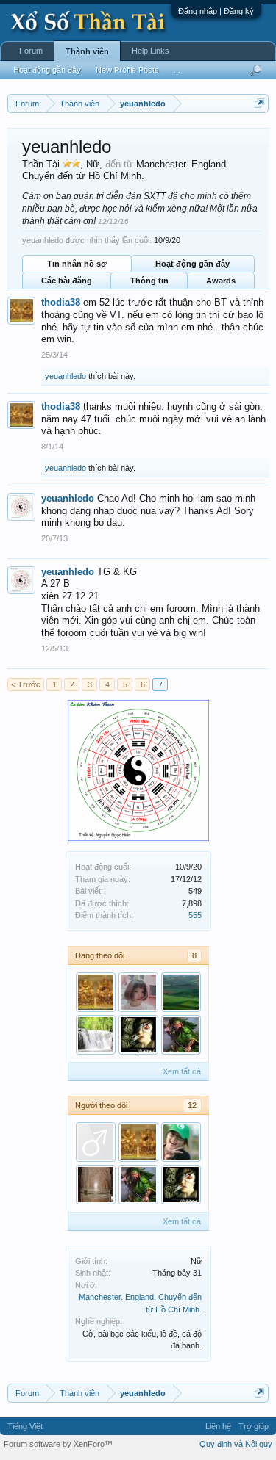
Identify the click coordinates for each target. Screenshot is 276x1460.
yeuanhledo (65, 376)
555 (195, 915)
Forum (31, 50)
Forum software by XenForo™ (58, 1443)
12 (192, 1105)
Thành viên (87, 51)
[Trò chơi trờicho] (96, 1184)
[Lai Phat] (181, 992)
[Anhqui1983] (96, 1142)
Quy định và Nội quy (235, 1443)
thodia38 (60, 302)
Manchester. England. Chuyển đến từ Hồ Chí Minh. (125, 170)
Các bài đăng (66, 280)
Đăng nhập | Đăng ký (216, 11)
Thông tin (149, 280)
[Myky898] (181, 1142)
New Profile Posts (127, 69)
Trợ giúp (253, 1426)
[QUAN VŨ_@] (181, 1035)
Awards (221, 280)
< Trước (25, 684)
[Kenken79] (96, 1035)
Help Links (150, 50)
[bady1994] (138, 1035)
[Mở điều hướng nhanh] (259, 103)
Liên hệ (218, 1426)
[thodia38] (96, 992)
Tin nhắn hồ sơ (77, 263)
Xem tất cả (182, 1071)
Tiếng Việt (25, 1426)
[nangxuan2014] (138, 992)
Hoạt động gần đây (192, 263)
